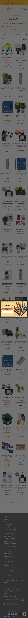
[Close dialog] (26, 302)
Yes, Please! (7, 309)
